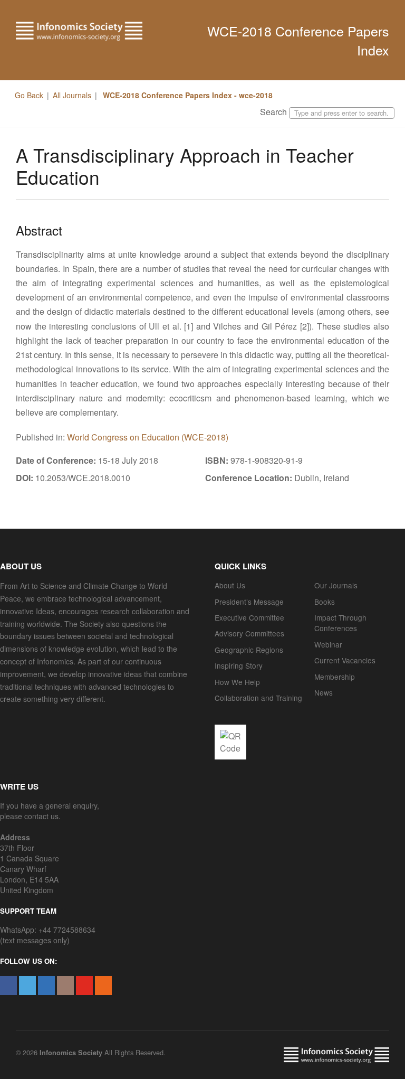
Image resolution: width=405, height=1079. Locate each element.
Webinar (328, 644)
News (323, 692)
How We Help (237, 682)
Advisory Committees (249, 633)
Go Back (29, 95)
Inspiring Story (239, 665)
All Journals (72, 95)
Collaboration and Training (258, 697)
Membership (334, 676)
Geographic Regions (249, 649)
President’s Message (249, 601)
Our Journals (336, 585)
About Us (230, 585)
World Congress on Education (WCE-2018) (147, 437)
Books (324, 601)
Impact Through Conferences (340, 622)
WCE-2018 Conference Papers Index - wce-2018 (187, 95)
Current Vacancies (344, 660)
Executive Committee (249, 617)
